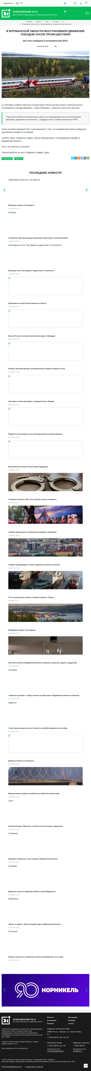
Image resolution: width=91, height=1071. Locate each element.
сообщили (43, 120)
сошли (63, 105)
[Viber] (85, 158)
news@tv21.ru (77, 1051)
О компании (51, 1020)
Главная (29, 21)
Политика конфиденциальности (12, 1066)
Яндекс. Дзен (43, 152)
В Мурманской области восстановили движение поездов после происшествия (46, 24)
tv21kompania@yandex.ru (55, 1051)
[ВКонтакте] (75, 158)
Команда (71, 1020)
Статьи (71, 1023)
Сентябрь (56, 21)
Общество (18, 158)
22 (63, 21)
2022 (46, 21)
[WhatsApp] (88, 158)
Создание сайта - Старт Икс (34, 1066)
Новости (38, 21)
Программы (72, 1017)
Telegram (30, 152)
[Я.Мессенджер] (72, 158)
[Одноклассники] (78, 158)
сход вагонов (7, 158)
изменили (81, 129)
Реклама (50, 1023)
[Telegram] (81, 158)
